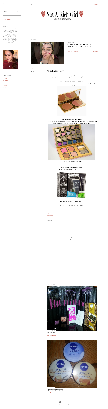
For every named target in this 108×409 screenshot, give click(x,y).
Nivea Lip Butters (55, 390)
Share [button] (68, 51)
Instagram (5, 83)
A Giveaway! (52, 333)
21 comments (53, 392)
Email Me (5, 80)
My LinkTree (6, 78)
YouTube (5, 85)
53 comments (53, 335)
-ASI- (68, 404)
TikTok (4, 87)
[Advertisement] (72, 269)
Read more (95, 51)
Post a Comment (74, 51)
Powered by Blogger (65, 402)
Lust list (33, 74)
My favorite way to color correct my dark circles (79, 45)
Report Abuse (7, 19)
